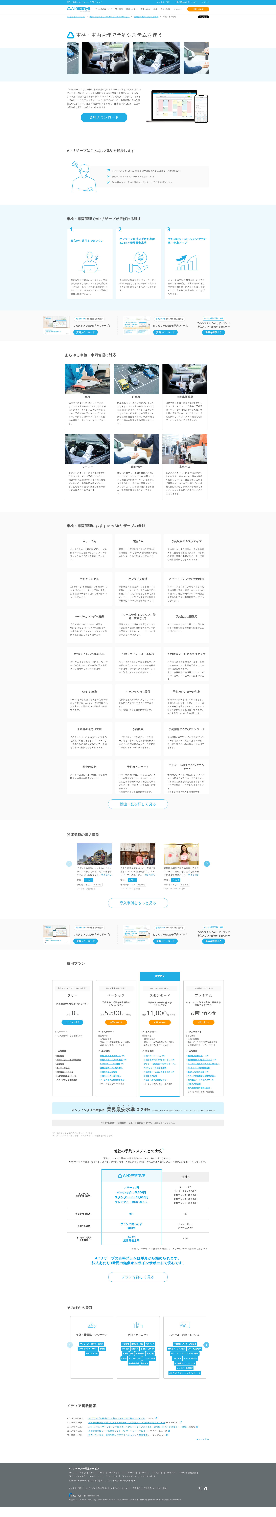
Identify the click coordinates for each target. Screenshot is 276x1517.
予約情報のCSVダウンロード (156, 1060)
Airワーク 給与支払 (77, 1476)
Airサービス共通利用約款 (96, 1488)
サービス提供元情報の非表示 (112, 1080)
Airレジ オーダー (87, 1473)
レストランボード (148, 1476)
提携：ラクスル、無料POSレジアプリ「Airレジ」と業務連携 (118, 1435)
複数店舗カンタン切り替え (111, 1068)
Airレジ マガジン (129, 1476)
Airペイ (101, 1473)
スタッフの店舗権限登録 (66, 1080)
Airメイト (159, 1473)
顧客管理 (60, 1064)
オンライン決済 (63, 1068)
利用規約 (136, 1488)
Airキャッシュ (95, 1476)
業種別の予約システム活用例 (146, 17)
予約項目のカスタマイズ (110, 1056)
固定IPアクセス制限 (196, 1072)
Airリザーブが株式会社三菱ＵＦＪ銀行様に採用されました (116, 1418)
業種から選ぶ (131, 9)
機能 (155, 9)
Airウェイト (133, 1473)
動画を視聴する (214, 332)
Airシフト (146, 1473)
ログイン (205, 2)
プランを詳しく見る (138, 1277)
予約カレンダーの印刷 (109, 1076)
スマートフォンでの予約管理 (68, 1060)
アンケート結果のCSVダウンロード (159, 1064)
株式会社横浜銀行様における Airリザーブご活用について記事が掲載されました (126, 1422)
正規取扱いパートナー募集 (155, 1488)
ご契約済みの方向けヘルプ (186, 2)
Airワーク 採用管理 (188, 1473)
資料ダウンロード (104, 117)
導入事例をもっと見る (138, 903)
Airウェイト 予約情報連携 (155, 1068)
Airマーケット (112, 1476)
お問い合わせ (198, 9)
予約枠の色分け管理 (108, 1072)
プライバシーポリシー (120, 1488)
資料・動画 (165, 9)
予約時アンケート (151, 1056)
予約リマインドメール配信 (111, 1060)
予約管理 (60, 1056)
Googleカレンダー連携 (110, 1064)
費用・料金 (145, 9)
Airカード (171, 1473)
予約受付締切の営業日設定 (155, 1080)
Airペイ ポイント (116, 1473)
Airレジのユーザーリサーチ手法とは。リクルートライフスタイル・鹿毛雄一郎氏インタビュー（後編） (138, 1427)
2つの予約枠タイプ (104, 9)
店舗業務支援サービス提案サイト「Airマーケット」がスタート (119, 1431)
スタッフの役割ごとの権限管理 (201, 1076)
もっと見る (203, 1439)
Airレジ (72, 1473)
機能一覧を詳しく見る (138, 804)
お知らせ (177, 9)
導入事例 (119, 9)
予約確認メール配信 (64, 1072)
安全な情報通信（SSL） (66, 1076)
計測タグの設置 (150, 1076)
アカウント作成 (72, 1022)
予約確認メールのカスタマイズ (157, 1072)
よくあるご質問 (163, 2)
